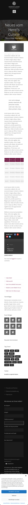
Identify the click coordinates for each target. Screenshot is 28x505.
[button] (26, 475)
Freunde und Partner (12, 388)
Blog (6, 353)
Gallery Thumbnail (9, 356)
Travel (6, 365)
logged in (13, 258)
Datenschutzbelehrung (15, 503)
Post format (8, 362)
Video (11, 365)
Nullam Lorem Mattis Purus (13, 287)
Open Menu (14, 11)
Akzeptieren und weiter (14, 491)
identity (18, 356)
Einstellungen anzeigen (14, 499)
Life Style (7, 359)
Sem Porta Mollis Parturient (13, 284)
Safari (19, 362)
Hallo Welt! (9, 278)
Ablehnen (14, 495)
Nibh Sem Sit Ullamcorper (13, 291)
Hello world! (9, 281)
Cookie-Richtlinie (6, 503)
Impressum (22, 503)
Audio (17, 350)
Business (11, 353)
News (17, 359)
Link (12, 359)
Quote (14, 362)
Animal (6, 350)
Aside (12, 350)
